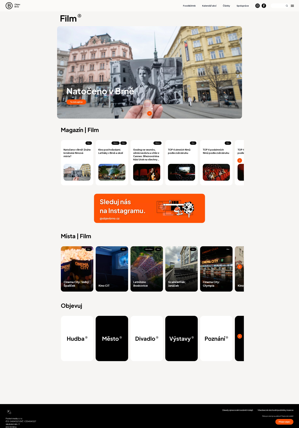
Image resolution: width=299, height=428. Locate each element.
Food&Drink (189, 5)
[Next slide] (237, 72)
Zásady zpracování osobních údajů (237, 410)
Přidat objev (284, 422)
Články (226, 5)
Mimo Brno (149, 249)
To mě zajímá (76, 102)
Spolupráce (243, 5)
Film (88, 143)
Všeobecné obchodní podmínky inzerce (275, 410)
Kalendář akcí (209, 5)
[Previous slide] (61, 72)
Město (115, 143)
